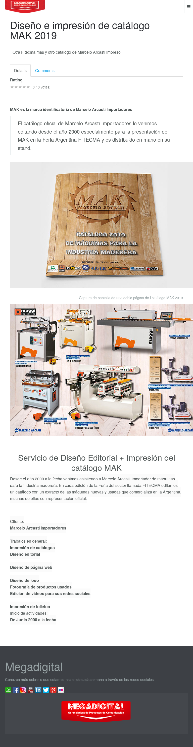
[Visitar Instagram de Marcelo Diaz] (23, 689)
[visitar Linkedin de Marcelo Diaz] (38, 689)
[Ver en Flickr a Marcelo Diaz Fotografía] (61, 689)
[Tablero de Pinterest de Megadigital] (53, 689)
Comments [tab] (45, 70)
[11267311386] (8, 689)
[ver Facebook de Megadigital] (16, 689)
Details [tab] (20, 70)
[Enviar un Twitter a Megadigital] (46, 689)
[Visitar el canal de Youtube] (31, 689)
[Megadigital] (25, 6)
